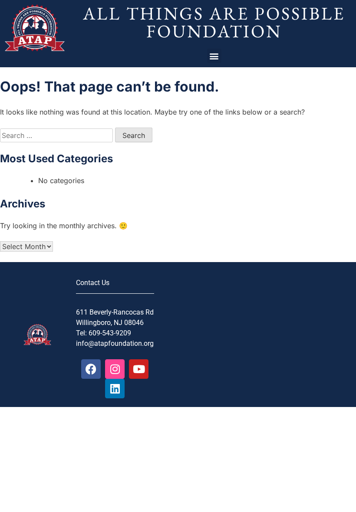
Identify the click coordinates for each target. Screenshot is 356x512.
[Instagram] (115, 369)
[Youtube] (138, 369)
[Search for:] (57, 135)
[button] (214, 56)
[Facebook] (91, 369)
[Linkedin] (115, 388)
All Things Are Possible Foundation (214, 22)
